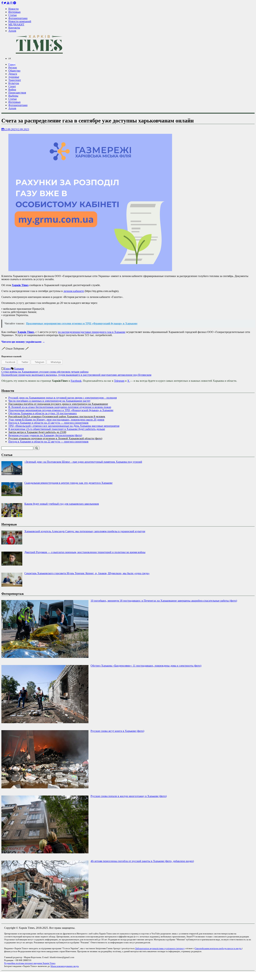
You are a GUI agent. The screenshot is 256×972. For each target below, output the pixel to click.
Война (12, 89)
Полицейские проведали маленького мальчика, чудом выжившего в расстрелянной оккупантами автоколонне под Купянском (76, 374)
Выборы (13, 95)
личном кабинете (73, 291)
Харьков (19, 368)
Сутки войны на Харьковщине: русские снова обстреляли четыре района (44, 371)
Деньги (12, 73)
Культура (13, 83)
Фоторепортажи (18, 18)
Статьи (12, 15)
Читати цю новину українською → (23, 341)
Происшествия (17, 92)
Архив (12, 30)
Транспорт (14, 80)
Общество (14, 70)
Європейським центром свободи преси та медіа (218, 948)
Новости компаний (19, 21)
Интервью (14, 11)
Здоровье (13, 76)
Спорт (12, 86)
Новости (13, 8)
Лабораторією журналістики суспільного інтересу (160, 948)
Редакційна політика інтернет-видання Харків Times (29, 963)
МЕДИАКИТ (16, 24)
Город (11, 64)
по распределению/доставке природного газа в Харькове (91, 332)
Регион (12, 67)
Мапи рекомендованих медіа (65, 966)
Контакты (14, 27)
